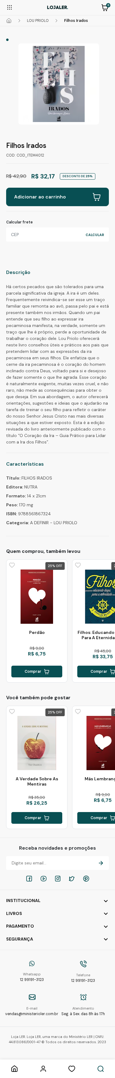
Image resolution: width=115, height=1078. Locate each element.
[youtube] (43, 878)
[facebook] (29, 878)
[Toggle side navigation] (9, 7)
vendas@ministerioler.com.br (31, 1011)
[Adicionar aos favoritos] (11, 564)
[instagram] (57, 878)
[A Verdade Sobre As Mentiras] (36, 743)
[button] (105, 7)
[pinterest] (86, 878)
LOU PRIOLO (38, 20)
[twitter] (71, 878)
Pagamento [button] (20, 926)
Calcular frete (19, 222)
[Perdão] (36, 597)
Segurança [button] (19, 939)
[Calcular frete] (95, 234)
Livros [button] (14, 913)
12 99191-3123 (32, 977)
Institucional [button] (23, 900)
